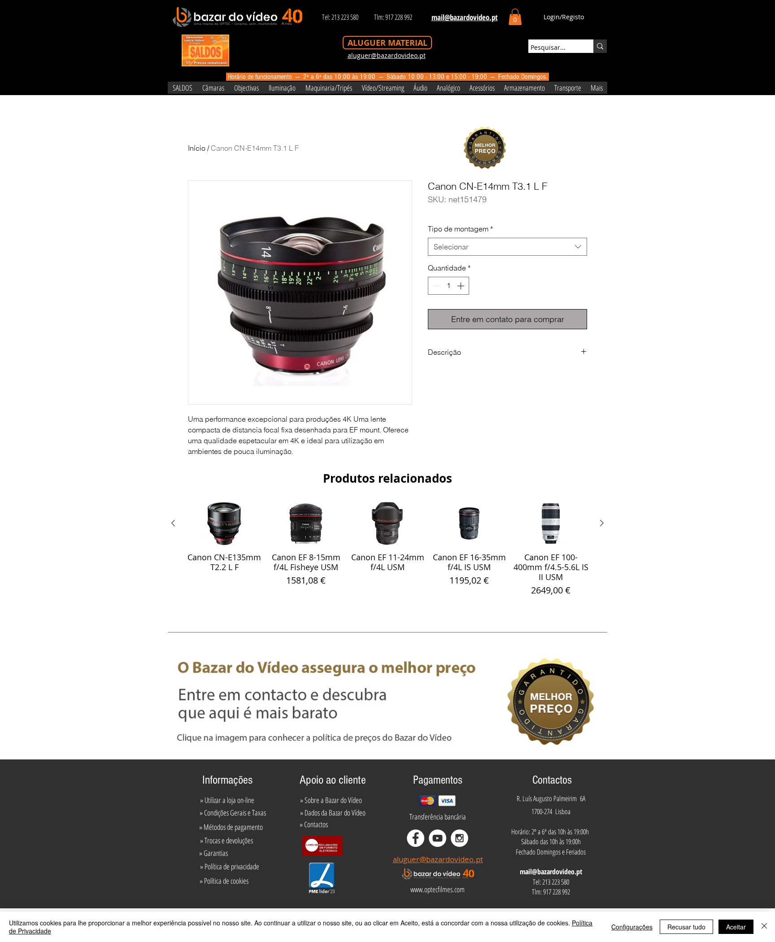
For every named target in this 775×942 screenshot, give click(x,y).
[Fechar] (764, 927)
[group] (387, 549)
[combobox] (507, 247)
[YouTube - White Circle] (437, 838)
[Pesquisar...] (600, 46)
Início (196, 148)
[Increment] (461, 285)
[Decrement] (435, 285)
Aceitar (736, 926)
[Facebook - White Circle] (415, 838)
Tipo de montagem (460, 228)
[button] (515, 17)
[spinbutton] (448, 285)
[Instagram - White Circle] (459, 838)
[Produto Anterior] (173, 523)
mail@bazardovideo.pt (551, 872)
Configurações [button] (632, 926)
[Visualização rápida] (224, 523)
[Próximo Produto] (601, 523)
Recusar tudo (686, 926)
